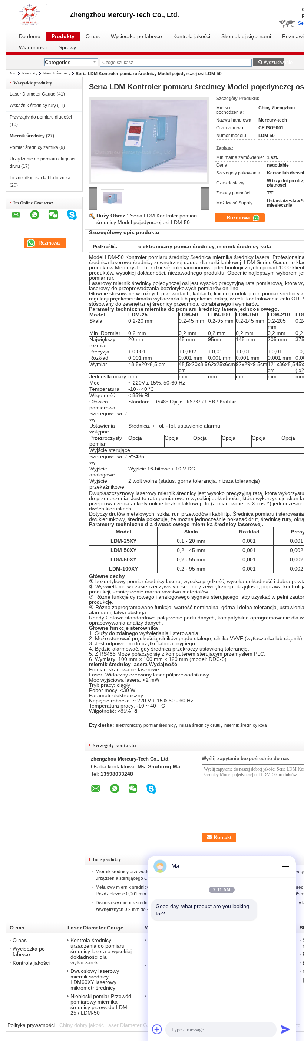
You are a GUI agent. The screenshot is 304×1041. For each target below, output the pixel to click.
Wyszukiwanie (273, 62)
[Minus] (285, 866)
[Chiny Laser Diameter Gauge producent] (38, 15)
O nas (93, 36)
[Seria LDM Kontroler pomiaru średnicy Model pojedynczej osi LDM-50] (149, 141)
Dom (12, 73)
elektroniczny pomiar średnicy (146, 725)
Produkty (63, 36)
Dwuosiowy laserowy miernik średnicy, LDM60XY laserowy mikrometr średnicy (94, 979)
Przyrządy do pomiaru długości (41, 117)
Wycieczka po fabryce (136, 36)
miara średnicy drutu (200, 725)
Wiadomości (33, 47)
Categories (57, 62)
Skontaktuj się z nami (246, 36)
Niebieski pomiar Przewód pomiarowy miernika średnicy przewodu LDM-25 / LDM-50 (100, 1005)
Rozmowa (239, 217)
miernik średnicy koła (245, 725)
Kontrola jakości (191, 36)
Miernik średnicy (56, 73)
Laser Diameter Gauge (33, 94)
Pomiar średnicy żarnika (34, 147)
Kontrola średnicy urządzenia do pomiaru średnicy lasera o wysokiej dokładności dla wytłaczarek (101, 951)
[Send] (285, 1029)
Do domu (29, 36)
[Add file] (157, 1029)
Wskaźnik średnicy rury (33, 105)
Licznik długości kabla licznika (40, 177)
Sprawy (67, 47)
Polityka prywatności (31, 1025)
